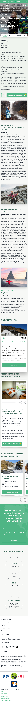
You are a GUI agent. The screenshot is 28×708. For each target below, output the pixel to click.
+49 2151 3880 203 (14, 566)
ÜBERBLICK (5, 35)
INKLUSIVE (18, 35)
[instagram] (6, 647)
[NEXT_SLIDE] (24, 402)
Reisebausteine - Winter (6, 8)
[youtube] (13, 647)
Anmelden (14, 540)
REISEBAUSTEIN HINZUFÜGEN (17, 95)
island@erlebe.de (14, 585)
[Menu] (2, 5)
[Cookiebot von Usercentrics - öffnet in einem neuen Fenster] (20, 338)
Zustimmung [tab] (5, 341)
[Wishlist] (23, 5)
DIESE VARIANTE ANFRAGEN (12, 443)
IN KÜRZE (11, 35)
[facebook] (2, 647)
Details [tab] (14, 341)
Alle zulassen (14, 365)
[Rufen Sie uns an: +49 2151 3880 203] (26, 1)
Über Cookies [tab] (23, 341)
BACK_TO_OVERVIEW (9, 14)
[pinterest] (10, 647)
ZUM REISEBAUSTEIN (12, 492)
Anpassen (13, 369)
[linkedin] (17, 647)
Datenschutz (22, 532)
